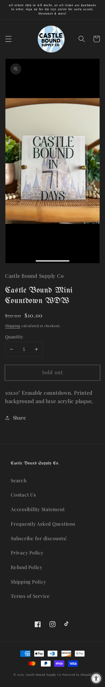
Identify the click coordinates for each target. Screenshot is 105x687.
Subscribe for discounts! (39, 538)
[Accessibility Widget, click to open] (96, 678)
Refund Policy (27, 567)
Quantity (14, 336)
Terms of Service (30, 596)
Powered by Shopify (77, 674)
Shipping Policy (28, 581)
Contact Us (23, 494)
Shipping (12, 325)
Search (19, 480)
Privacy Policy (27, 552)
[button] (8, 39)
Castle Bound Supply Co (43, 674)
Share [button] (19, 417)
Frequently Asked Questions (43, 524)
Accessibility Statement (38, 509)
